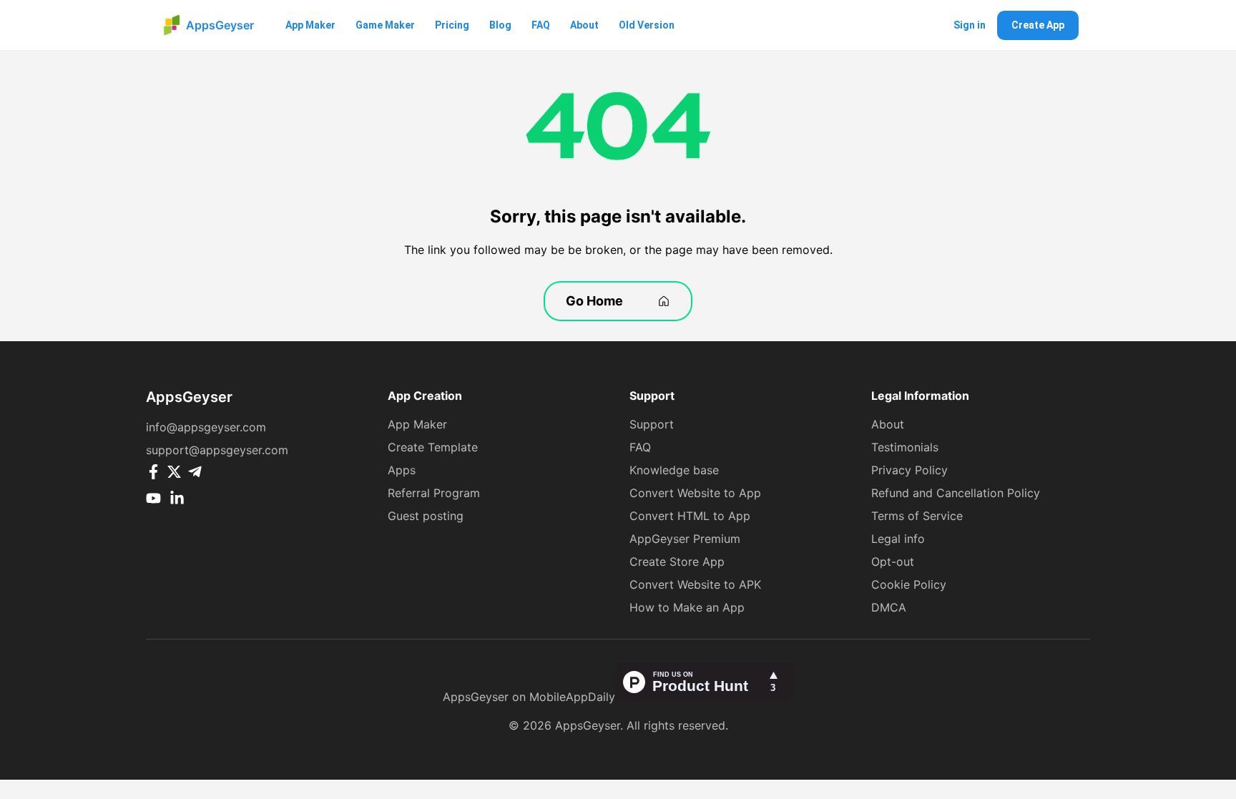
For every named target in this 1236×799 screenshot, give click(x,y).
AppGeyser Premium (684, 538)
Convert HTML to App (689, 516)
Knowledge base (674, 470)
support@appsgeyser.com (217, 450)
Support (651, 424)
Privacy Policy (909, 470)
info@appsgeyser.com (206, 427)
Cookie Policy (908, 584)
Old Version (647, 25)
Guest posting (426, 516)
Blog (500, 25)
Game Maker (385, 25)
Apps (402, 470)
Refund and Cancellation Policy (955, 493)
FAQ (540, 25)
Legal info (898, 538)
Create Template (433, 447)
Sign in (969, 25)
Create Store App (677, 561)
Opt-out (892, 561)
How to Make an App (687, 607)
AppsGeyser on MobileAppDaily (529, 697)
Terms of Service (917, 516)
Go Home (594, 300)
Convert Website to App (695, 493)
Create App (1037, 25)
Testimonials (904, 447)
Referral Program (434, 493)
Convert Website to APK (695, 584)
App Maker (310, 25)
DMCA (888, 607)
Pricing (452, 25)
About (584, 25)
